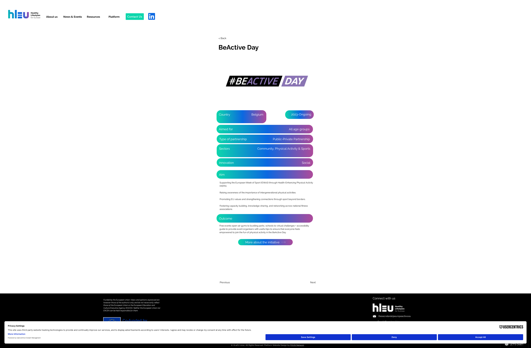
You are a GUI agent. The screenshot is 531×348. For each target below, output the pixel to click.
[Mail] (374, 316)
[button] (228, 38)
